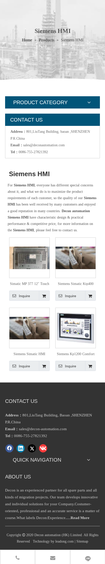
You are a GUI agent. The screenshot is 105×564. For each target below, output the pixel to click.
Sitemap (82, 541)
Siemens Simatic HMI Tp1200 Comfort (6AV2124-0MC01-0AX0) (29, 354)
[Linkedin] (21, 448)
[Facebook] (9, 448)
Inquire (24, 296)
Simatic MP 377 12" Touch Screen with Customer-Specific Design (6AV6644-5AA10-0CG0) (29, 283)
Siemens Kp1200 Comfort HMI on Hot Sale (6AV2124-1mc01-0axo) (76, 354)
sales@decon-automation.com (43, 429)
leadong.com (64, 541)
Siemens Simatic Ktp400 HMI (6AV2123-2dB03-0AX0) (76, 283)
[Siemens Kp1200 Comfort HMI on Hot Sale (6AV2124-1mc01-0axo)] (76, 328)
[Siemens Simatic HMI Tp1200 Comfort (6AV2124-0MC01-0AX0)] (29, 328)
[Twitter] (32, 448)
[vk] (43, 448)
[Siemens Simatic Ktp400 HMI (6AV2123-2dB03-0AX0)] (76, 257)
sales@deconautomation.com (44, 145)
